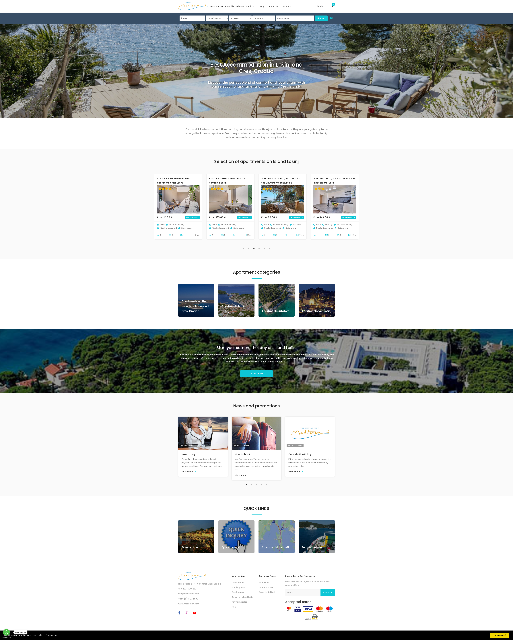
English (321, 6)
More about (188, 471)
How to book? (243, 454)
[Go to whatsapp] (6, 632)
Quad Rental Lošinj (267, 592)
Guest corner (188, 445)
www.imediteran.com (188, 603)
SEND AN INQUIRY (256, 373)
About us (273, 6)
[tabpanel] (178, 209)
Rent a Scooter (266, 587)
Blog (261, 6)
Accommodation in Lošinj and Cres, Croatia (231, 6)
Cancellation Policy (299, 454)
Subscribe (327, 592)
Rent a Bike (264, 582)
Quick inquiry (230, 547)
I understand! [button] (500, 635)
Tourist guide (238, 587)
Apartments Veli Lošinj (316, 311)
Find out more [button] (52, 635)
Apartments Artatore (275, 311)
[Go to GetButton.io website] (6, 637)
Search (321, 18)
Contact (287, 6)
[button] (330, 18)
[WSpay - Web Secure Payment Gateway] (310, 617)
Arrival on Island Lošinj (276, 547)
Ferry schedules (312, 547)
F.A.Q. (234, 607)
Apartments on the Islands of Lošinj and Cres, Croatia (195, 306)
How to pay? (189, 454)
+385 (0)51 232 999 (188, 598)
